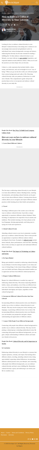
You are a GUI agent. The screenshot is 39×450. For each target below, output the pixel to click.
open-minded (23, 58)
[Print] (14, 24)
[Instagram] (35, 439)
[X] (30, 439)
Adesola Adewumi (11, 29)
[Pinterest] (37, 439)
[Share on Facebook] (6, 24)
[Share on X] (9, 24)
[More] (17, 24)
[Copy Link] (12, 24)
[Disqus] (19, 402)
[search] (37, 2)
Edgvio (20, 446)
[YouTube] (32, 439)
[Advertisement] (19, 107)
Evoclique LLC (13, 443)
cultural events (27, 240)
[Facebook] (28, 439)
